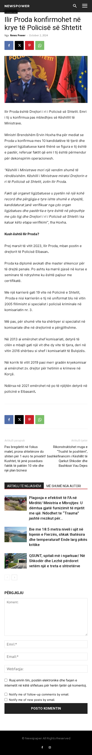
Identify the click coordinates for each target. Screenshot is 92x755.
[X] (19, 45)
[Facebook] (8, 45)
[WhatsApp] (39, 45)
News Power (17, 35)
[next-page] (14, 577)
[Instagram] (49, 747)
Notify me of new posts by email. (32, 700)
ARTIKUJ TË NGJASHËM (24, 486)
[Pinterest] (29, 45)
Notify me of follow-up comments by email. (39, 694)
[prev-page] (7, 577)
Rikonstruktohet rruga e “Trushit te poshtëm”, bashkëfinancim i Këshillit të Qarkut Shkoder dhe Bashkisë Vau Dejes (67, 456)
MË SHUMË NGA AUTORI (63, 486)
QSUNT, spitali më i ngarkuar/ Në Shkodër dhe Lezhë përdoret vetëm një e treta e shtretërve (57, 560)
